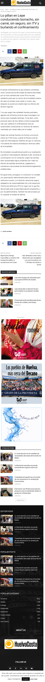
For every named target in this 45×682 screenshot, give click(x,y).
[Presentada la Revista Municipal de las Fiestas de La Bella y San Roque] (7, 303)
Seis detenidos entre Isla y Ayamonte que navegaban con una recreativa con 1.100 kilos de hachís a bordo (31, 260)
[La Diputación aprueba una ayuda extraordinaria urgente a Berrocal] (7, 468)
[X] (14, 51)
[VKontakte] (31, 668)
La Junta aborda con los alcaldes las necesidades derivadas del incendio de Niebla (28, 456)
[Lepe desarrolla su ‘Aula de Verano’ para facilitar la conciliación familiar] (7, 292)
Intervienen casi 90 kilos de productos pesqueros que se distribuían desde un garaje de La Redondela (28, 491)
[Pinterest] (19, 51)
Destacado (4, 284)
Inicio (2, 9)
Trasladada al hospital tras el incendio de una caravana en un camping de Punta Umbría (27, 479)
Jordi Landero (7, 231)
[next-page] (5, 311)
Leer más (33, 679)
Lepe (6, 9)
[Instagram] (26, 668)
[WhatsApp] (24, 51)
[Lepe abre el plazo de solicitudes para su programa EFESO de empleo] (7, 281)
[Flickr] (21, 668)
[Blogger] (10, 668)
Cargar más (20, 500)
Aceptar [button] (25, 679)
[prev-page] (2, 311)
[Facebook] (9, 51)
